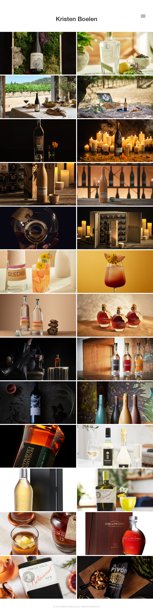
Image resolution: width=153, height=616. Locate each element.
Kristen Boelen (76, 19)
